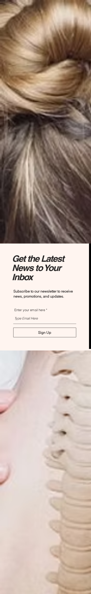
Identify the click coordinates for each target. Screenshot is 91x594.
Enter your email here (29, 310)
